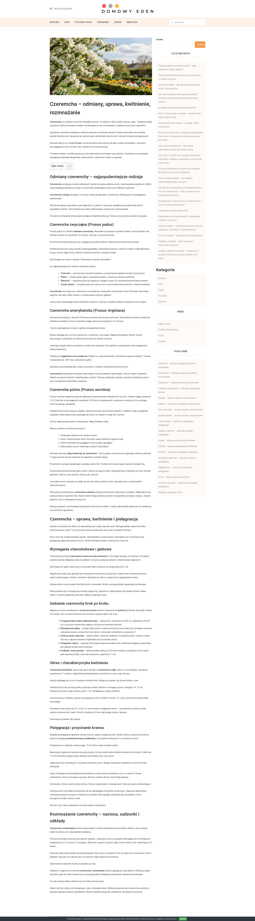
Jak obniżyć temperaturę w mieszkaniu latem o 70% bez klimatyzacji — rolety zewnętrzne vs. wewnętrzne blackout (180, 191)
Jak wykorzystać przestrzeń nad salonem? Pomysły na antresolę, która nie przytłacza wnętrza (178, 98)
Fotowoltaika (83, 22)
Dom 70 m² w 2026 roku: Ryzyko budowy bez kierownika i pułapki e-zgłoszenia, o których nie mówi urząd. (180, 159)
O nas (160, 335)
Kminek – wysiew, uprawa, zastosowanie (177, 398)
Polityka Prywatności (168, 329)
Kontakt (162, 341)
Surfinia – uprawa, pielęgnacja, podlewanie (177, 446)
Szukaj (159, 39)
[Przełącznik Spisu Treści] (68, 166)
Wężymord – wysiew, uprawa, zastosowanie (178, 382)
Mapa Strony (164, 324)
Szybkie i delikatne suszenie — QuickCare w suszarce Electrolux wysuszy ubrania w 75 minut (178, 255)
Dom (67, 22)
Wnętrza (132, 22)
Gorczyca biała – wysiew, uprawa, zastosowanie (180, 409)
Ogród (118, 22)
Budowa (55, 22)
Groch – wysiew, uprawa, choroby (173, 477)
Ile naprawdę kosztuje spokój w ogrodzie (177, 107)
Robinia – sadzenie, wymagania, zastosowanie (179, 404)
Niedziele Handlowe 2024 (170, 492)
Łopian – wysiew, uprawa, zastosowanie (176, 440)
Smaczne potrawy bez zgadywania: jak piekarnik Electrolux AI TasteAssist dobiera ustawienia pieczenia (180, 136)
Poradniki (103, 22)
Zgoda (182, 919)
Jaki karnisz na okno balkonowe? (173, 210)
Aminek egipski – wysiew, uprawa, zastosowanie (180, 415)
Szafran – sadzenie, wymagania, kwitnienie (177, 452)
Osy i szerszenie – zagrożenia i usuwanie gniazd (180, 235)
